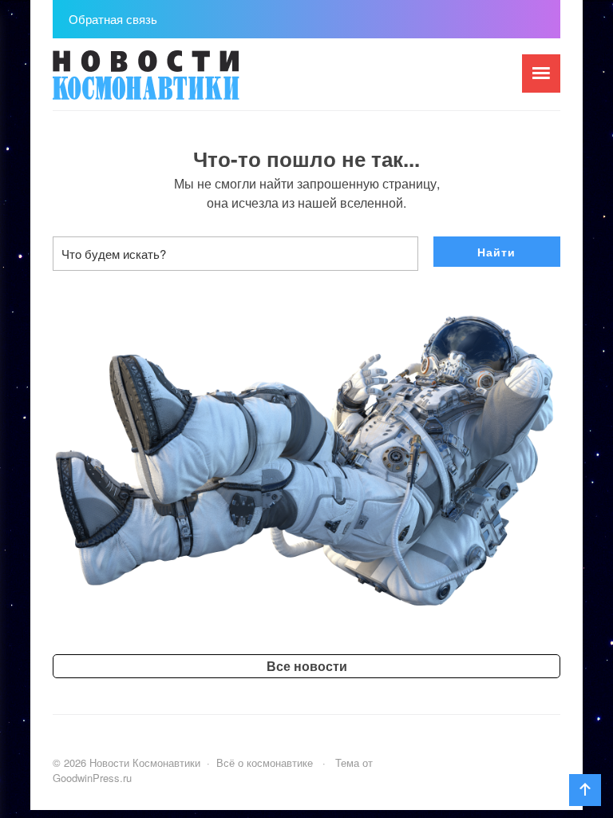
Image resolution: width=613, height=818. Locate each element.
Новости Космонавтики (172, 82)
